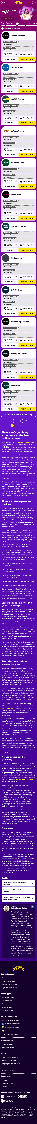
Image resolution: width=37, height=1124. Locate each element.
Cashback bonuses (7, 1010)
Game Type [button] (27, 54)
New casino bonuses (8, 981)
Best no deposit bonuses (12, 1024)
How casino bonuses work (10, 1057)
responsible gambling (24, 779)
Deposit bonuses (7, 1001)
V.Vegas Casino (17, 131)
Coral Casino (17, 67)
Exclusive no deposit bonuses (14, 1031)
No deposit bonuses (8, 997)
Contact (4, 1086)
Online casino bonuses (9, 978)
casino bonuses (24, 442)
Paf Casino (15, 385)
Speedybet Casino (19, 353)
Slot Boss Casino (18, 226)
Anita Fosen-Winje (19, 908)
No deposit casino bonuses (10, 1020)
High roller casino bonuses (10, 988)
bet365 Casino (17, 99)
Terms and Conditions (8, 1083)
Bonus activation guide (9, 1060)
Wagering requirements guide (11, 1064)
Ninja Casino (16, 258)
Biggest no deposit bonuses (10, 1034)
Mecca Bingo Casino (20, 322)
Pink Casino (16, 194)
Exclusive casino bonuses (9, 984)
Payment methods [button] (12, 54)
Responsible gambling (8, 1070)
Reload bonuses (7, 1007)
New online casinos (8, 1047)
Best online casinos (8, 1044)
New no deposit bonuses (12, 1027)
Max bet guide (6, 1067)
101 (21, 425)
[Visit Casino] (5, 35)
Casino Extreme (18, 35)
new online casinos (9, 708)
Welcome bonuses (7, 1004)
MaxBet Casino (17, 163)
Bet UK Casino (17, 290)
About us (4, 1080)
